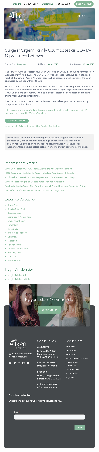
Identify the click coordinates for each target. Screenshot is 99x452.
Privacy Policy (72, 373)
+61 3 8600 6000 (62, 4)
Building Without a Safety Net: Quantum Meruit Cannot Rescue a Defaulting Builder (45, 186)
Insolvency (13, 229)
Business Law (14, 213)
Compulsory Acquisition (19, 217)
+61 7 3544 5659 (30, 4)
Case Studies (72, 362)
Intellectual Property (17, 232)
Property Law (14, 252)
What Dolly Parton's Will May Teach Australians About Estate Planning (38, 168)
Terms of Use (72, 369)
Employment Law (16, 221)
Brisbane (17, 4)
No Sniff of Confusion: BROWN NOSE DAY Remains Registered (35, 190)
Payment (70, 377)
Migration (12, 240)
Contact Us (54, 126)
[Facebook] (19, 363)
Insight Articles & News (77, 358)
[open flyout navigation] (78, 16)
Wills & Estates (15, 260)
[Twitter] (14, 363)
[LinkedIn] (10, 363)
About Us (70, 346)
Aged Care (13, 205)
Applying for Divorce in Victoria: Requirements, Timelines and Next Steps (40, 177)
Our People (41, 126)
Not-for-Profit (14, 244)
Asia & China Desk (17, 209)
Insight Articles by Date (19, 279)
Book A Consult (84, 4)
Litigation (12, 236)
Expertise (70, 354)
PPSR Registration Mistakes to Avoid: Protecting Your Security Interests (39, 173)
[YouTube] (28, 363)
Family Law (13, 225)
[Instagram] (23, 363)
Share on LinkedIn (16, 120)
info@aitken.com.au (47, 365)
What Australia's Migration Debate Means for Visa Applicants (34, 181)
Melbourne (47, 4)
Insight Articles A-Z (17, 275)
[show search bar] (83, 16)
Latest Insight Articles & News (19, 126)
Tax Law (12, 256)
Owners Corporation (18, 248)
